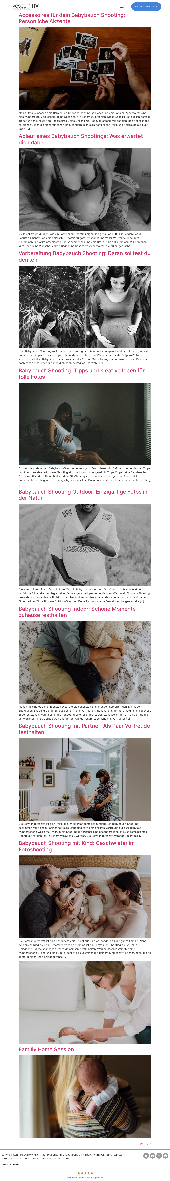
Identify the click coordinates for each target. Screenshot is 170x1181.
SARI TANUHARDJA (32, 1155)
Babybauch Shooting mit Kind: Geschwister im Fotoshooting (77, 846)
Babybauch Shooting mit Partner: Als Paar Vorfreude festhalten (84, 729)
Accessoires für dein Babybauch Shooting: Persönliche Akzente (72, 18)
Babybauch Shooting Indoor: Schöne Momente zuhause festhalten (77, 612)
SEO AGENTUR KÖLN (60, 1159)
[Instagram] (159, 1156)
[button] (122, 6)
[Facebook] (146, 1156)
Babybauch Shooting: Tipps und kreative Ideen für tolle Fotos (82, 373)
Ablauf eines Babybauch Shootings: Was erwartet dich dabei (81, 139)
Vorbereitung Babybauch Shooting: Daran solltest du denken (85, 256)
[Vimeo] (152, 1156)
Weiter (145, 1144)
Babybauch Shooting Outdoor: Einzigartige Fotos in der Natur (83, 494)
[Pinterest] (165, 1156)
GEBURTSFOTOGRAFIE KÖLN (26, 1159)
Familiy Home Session (46, 1049)
